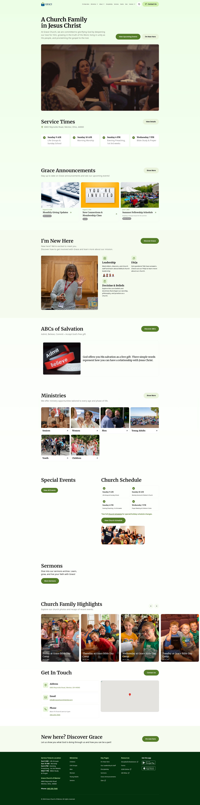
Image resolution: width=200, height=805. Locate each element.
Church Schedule (115, 514)
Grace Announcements (108, 777)
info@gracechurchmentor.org (61, 700)
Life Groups (73, 765)
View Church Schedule (113, 520)
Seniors (72, 780)
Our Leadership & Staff (108, 765)
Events (122, 4)
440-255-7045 (55, 715)
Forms (123, 765)
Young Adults (74, 777)
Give (126, 4)
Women (72, 773)
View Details (151, 121)
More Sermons (50, 581)
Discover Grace (150, 241)
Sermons (116, 4)
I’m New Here (85, 4)
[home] (46, 4)
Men (71, 769)
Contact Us (151, 673)
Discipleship (109, 4)
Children (72, 762)
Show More (151, 170)
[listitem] (60, 638)
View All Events (50, 490)
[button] (94, 4)
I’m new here (150, 739)
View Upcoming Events (128, 37)
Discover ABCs (150, 329)
